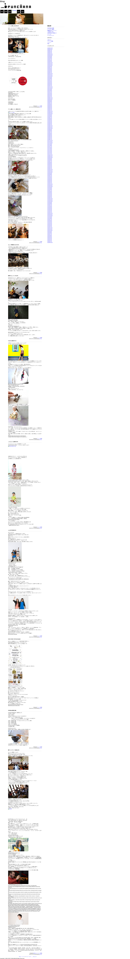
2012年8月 (49, 218)
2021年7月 (49, 91)
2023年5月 (49, 70)
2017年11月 (49, 141)
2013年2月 (49, 210)
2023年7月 (49, 67)
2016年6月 (49, 162)
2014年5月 (49, 192)
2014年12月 (50, 184)
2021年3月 (49, 94)
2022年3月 (49, 84)
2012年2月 (49, 225)
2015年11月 (49, 170)
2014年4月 (49, 193)
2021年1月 (49, 96)
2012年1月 (49, 226)
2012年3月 (49, 224)
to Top (40, 107)
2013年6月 (49, 206)
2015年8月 (49, 174)
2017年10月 (50, 142)
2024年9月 (49, 56)
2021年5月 (49, 93)
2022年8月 (49, 78)
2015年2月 (49, 181)
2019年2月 (49, 123)
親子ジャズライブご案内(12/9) (13, 750)
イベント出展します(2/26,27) (13, 25)
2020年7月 (49, 102)
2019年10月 (50, 113)
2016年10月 (50, 157)
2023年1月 (49, 72)
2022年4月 (49, 83)
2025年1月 (49, 53)
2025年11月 (49, 49)
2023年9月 (49, 66)
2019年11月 (49, 112)
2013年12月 (50, 198)
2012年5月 (49, 221)
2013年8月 (49, 203)
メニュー (49, 42)
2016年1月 (49, 168)
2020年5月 (49, 105)
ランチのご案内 (50, 29)
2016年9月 (49, 158)
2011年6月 (49, 235)
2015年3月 (49, 180)
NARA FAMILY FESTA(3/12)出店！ (14, 639)
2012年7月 (49, 219)
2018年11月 (49, 127)
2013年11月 (49, 200)
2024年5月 (49, 60)
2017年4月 (49, 150)
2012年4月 (49, 223)
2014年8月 (49, 189)
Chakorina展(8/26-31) (12, 340)
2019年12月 (50, 111)
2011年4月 (49, 237)
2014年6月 (49, 191)
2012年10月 (50, 215)
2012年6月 (49, 220)
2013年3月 (49, 209)
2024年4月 (49, 61)
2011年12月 (49, 227)
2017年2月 (49, 152)
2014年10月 (50, 186)
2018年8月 (49, 130)
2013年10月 (50, 201)
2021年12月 (50, 87)
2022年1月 (49, 85)
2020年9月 (49, 100)
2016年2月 (49, 167)
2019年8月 (49, 116)
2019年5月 (49, 119)
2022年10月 (50, 76)
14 (33, 956)
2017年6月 (49, 147)
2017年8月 (49, 145)
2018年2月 (49, 138)
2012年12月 (50, 213)
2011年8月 (49, 232)
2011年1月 (49, 241)
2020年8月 (49, 101)
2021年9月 (49, 89)
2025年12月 (50, 48)
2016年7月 (49, 161)
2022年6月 (49, 80)
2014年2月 (49, 196)
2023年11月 (49, 63)
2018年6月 (49, 133)
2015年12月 (50, 169)
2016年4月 (49, 164)
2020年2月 (49, 108)
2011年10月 (49, 230)
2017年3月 (49, 151)
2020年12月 (50, 97)
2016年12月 (50, 155)
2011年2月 (49, 240)
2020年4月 (49, 106)
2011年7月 (49, 234)
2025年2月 (49, 51)
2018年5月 (49, 134)
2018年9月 (49, 129)
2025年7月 (49, 50)
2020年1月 (49, 110)
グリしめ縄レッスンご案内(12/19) (14, 109)
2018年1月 (49, 139)
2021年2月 (49, 95)
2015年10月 (50, 172)
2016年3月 (49, 166)
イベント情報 (39, 106)
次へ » (35, 956)
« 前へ (20, 956)
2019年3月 (49, 122)
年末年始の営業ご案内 (12, 710)
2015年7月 (49, 175)
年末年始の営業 (50, 28)
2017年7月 (49, 146)
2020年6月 (49, 104)
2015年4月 (49, 179)
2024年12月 (50, 54)
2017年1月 (49, 153)
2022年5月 (49, 82)
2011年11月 (49, 229)
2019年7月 (49, 117)
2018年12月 (50, 125)
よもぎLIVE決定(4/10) (12, 530)
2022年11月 (49, 74)
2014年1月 (49, 197)
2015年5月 (49, 178)
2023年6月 (49, 68)
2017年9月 (49, 144)
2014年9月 (49, 187)
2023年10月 (50, 65)
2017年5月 (49, 148)
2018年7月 (49, 131)
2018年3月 (49, 136)
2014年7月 (49, 190)
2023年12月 (50, 62)
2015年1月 (49, 183)
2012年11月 (49, 214)
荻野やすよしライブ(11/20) (13, 275)
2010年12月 (50, 242)
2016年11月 (49, 156)
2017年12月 (50, 140)
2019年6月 (49, 118)
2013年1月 (49, 212)
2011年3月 (49, 238)
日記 (48, 43)
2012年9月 (49, 217)
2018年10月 (50, 128)
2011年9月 (49, 231)
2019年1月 (49, 124)
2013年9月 (49, 202)
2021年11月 (49, 88)
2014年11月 (49, 185)
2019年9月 (49, 114)
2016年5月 (49, 163)
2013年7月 (49, 204)
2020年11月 (49, 99)
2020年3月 (49, 107)
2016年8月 (49, 159)
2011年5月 (49, 236)
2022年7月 (49, 79)
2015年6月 (49, 176)
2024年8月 (49, 57)
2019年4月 (49, 121)
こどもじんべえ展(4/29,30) (13, 441)
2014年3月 (49, 195)
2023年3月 (49, 71)
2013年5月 (49, 207)
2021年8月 (49, 90)
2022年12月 (50, 73)
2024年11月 (49, 55)
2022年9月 (49, 77)
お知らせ (34, 953)
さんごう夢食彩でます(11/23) (13, 244)
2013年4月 (49, 208)
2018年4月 (49, 135)
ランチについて (50, 35)
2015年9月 (49, 173)
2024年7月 (49, 59)
